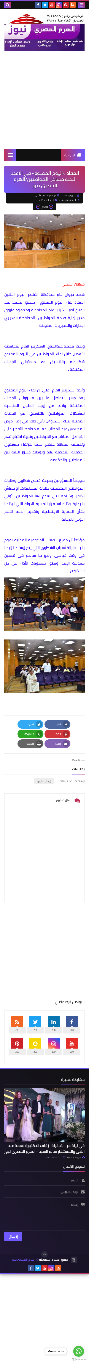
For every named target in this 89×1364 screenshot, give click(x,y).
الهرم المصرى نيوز (23, 1259)
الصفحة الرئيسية (69, 200)
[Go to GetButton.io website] (79, 1359)
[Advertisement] (44, 100)
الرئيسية (70, 155)
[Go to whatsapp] (78, 1351)
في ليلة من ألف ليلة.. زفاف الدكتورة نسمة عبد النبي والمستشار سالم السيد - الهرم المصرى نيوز (44, 1148)
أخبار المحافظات (46, 200)
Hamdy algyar (74, 1157)
